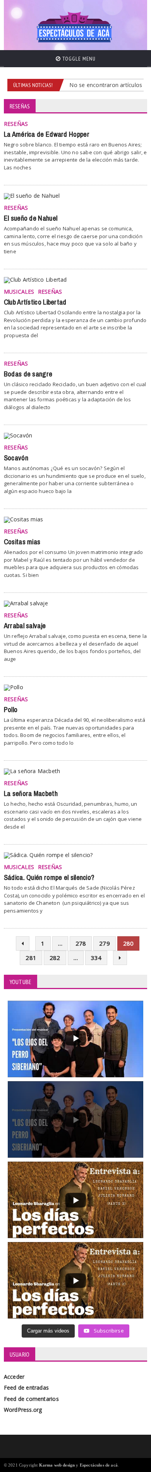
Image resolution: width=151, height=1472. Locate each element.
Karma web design (57, 1465)
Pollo (11, 709)
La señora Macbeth (31, 793)
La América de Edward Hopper (46, 134)
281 (31, 958)
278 (81, 943)
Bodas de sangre (28, 374)
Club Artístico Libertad (35, 302)
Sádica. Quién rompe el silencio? (49, 877)
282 (55, 958)
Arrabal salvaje (25, 625)
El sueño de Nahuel (30, 218)
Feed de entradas (26, 1387)
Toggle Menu (78, 58)
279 (104, 943)
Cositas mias (22, 542)
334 (96, 958)
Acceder (14, 1376)
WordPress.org (23, 1409)
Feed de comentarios (31, 1398)
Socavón (16, 458)
